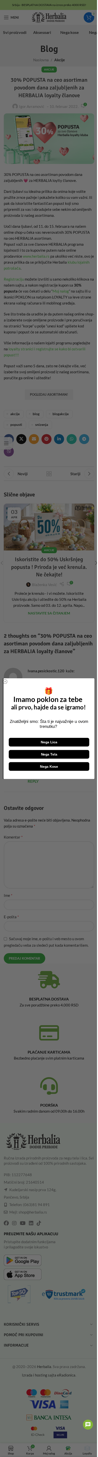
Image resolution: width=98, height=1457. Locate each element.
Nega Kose (49, 766)
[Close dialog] (5, 681)
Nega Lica (49, 742)
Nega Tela (49, 754)
